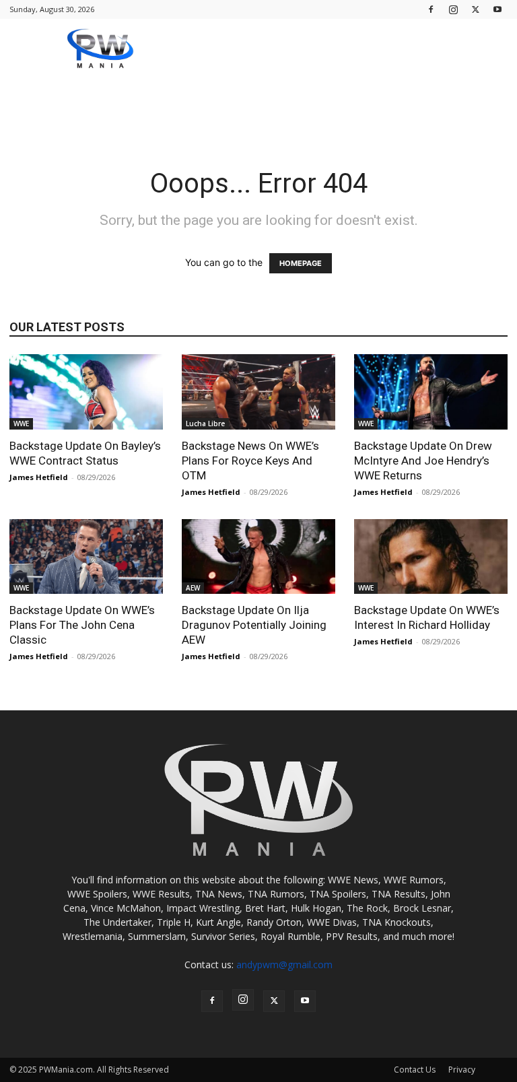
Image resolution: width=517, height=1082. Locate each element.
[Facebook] (431, 9)
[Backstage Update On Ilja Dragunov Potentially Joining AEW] (258, 557)
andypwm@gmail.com (284, 964)
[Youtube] (497, 9)
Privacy (461, 1069)
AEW (193, 588)
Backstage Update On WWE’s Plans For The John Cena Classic (82, 624)
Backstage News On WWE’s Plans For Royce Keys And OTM (250, 460)
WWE (21, 423)
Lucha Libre (205, 423)
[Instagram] (453, 9)
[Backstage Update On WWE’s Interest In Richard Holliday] (431, 557)
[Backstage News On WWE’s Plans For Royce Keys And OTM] (258, 392)
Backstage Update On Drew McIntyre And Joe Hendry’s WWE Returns (423, 460)
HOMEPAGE (300, 263)
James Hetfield (38, 477)
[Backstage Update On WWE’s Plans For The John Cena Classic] (86, 557)
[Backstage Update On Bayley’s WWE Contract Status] (86, 392)
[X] (475, 9)
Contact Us (415, 1069)
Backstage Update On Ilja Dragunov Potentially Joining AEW (254, 624)
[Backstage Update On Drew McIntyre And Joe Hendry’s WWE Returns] (431, 392)
